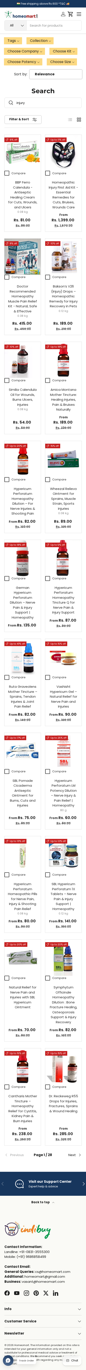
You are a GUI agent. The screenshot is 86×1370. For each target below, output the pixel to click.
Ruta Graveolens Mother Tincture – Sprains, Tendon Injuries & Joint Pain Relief (22, 696)
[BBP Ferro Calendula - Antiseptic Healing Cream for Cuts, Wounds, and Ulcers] (22, 153)
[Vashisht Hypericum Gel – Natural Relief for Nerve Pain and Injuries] (63, 657)
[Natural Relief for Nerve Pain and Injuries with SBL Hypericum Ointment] (22, 958)
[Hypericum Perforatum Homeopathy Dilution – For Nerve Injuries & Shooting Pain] (22, 459)
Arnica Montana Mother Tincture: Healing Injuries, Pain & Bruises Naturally (63, 399)
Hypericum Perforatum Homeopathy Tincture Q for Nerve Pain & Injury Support (63, 600)
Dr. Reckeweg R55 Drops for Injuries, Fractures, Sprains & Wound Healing (63, 1103)
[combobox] (43, 25)
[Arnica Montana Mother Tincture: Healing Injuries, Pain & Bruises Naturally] (63, 360)
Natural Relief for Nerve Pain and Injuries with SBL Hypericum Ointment (22, 997)
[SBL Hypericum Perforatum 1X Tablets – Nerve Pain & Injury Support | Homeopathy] (63, 854)
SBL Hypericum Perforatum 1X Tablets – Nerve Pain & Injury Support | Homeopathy (63, 896)
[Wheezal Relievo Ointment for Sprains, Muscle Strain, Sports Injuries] (63, 459)
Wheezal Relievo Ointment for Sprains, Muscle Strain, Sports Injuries (63, 498)
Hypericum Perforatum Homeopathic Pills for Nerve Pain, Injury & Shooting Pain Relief (22, 896)
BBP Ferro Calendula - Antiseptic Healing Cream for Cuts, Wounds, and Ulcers (22, 194)
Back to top (40, 1202)
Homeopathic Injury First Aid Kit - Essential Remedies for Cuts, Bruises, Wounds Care (63, 194)
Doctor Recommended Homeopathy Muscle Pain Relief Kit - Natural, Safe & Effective (22, 298)
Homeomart (21, 1345)
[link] (17, 1155)
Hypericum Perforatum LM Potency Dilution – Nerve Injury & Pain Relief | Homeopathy (63, 793)
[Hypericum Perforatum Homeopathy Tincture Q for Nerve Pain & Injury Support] (63, 558)
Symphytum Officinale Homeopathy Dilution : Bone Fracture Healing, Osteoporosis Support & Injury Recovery (63, 1004)
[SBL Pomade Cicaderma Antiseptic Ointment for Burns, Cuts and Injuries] (22, 751)
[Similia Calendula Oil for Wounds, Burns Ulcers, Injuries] (22, 360)
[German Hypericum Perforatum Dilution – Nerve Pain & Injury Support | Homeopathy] (22, 558)
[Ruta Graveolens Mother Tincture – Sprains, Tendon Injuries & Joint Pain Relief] (22, 657)
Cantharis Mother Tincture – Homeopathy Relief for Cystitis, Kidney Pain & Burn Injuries (22, 1108)
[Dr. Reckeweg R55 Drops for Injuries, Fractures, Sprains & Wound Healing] (63, 1066)
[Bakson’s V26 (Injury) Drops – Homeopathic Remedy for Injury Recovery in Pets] (63, 257)
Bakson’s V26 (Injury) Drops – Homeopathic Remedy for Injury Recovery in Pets (63, 296)
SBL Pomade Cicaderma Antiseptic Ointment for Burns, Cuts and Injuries (23, 793)
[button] (70, 14)
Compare (18, 173)
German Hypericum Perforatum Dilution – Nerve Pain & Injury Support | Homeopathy (22, 602)
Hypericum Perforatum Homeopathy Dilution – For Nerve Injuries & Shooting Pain (22, 501)
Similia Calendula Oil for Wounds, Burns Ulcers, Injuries (23, 397)
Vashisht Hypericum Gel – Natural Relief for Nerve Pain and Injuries (63, 696)
